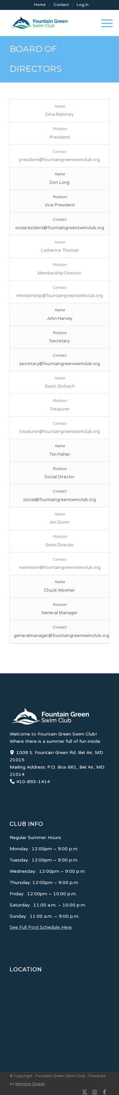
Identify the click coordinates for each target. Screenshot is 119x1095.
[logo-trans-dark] (50, 23)
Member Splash (30, 1084)
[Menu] (104, 23)
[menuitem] (40, 5)
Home (40, 4)
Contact (61, 4)
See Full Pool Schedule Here (41, 927)
